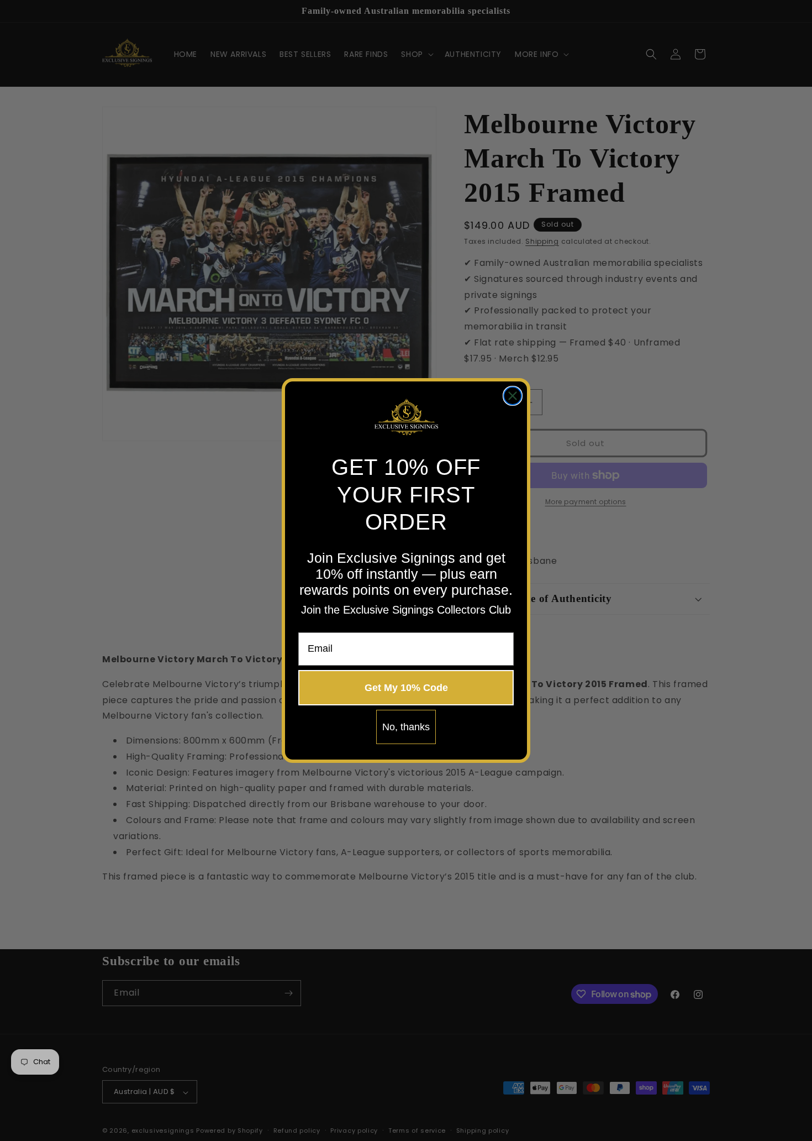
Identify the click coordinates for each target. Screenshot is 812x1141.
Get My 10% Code (406, 687)
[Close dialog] (512, 396)
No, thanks (406, 726)
